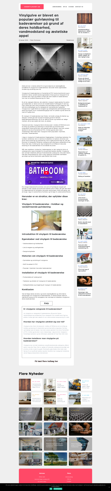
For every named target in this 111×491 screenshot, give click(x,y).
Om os (65, 6)
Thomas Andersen (83, 51)
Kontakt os (79, 6)
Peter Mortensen (35, 40)
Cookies (71, 6)
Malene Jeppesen (82, 100)
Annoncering (56, 6)
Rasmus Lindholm (82, 75)
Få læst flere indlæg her (46, 361)
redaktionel (70, 40)
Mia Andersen (81, 27)
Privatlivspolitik (57, 488)
